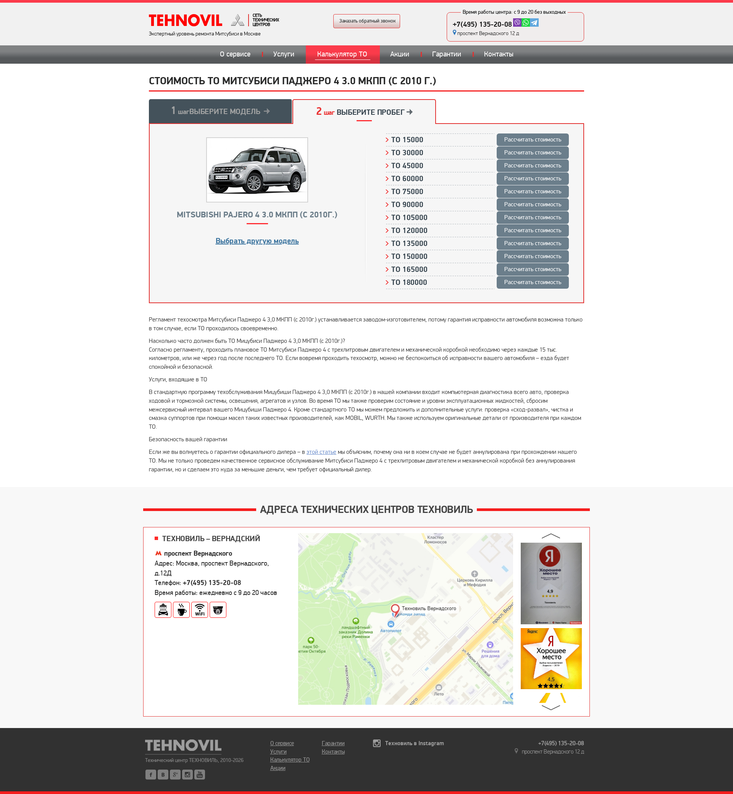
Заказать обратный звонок (367, 21)
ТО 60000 (476, 179)
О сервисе (235, 54)
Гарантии (446, 54)
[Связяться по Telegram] (534, 22)
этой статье (321, 451)
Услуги (283, 54)
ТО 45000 (476, 166)
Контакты (498, 54)
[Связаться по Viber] (517, 22)
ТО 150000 (476, 257)
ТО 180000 (476, 283)
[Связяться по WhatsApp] (525, 22)
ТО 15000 (476, 140)
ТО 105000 (476, 218)
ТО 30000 (476, 153)
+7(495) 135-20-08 (482, 24)
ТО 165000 (476, 270)
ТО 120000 (476, 231)
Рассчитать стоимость (532, 139)
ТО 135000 (476, 244)
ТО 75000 (476, 192)
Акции (399, 54)
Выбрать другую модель (257, 241)
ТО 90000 (476, 205)
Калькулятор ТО (342, 54)
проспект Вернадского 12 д (488, 33)
